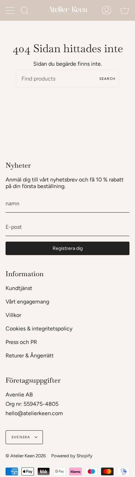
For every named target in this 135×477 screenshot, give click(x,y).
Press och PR (21, 342)
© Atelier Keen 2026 (26, 455)
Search (107, 78)
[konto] (106, 10)
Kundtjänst (19, 288)
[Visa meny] (11, 10)
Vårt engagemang (27, 301)
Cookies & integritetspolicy (39, 328)
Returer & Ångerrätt (30, 355)
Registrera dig (68, 248)
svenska (21, 437)
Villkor (13, 315)
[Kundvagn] (124, 10)
